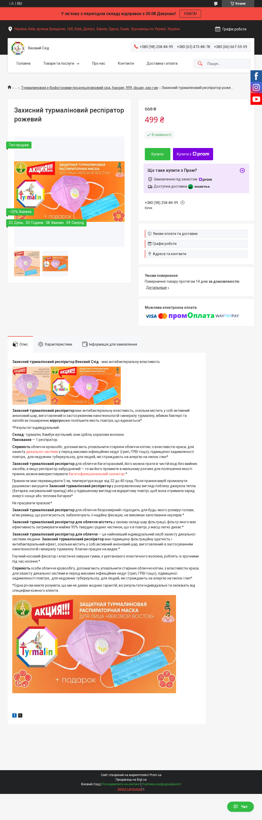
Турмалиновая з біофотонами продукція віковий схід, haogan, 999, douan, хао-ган (89, 88)
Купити (157, 154)
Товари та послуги (58, 63)
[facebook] (14, 716)
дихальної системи (42, 452)
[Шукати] (200, 64)
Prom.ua (155, 775)
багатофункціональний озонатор (97, 474)
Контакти (126, 63)
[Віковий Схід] (18, 48)
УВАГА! (190, 13)
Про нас (98, 63)
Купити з (184, 154)
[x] (20, 716)
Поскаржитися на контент (121, 784)
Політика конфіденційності (161, 784)
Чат (244, 807)
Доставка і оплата (162, 63)
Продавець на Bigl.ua (131, 779)
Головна (23, 63)
